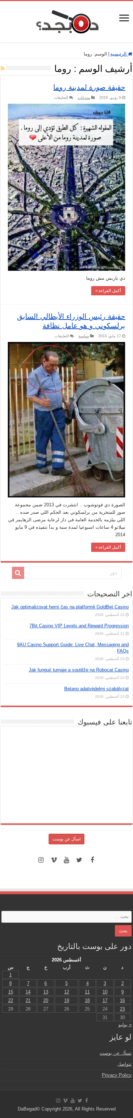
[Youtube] (66, 860)
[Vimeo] (54, 860)
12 (66, 992)
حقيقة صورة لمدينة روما (89, 87)
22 (10, 1000)
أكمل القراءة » (108, 290)
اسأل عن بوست (66, 839)
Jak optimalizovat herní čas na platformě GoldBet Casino (70, 607)
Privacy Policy (117, 1075)
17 (104, 1000)
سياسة (83, 336)
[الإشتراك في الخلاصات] (3, 68)
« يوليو (125, 1024)
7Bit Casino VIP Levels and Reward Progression (79, 625)
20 (45, 1000)
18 (87, 1000)
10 (104, 992)
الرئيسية (119, 54)
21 (28, 1000)
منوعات (84, 97)
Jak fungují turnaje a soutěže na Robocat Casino (79, 670)
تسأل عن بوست (116, 1053)
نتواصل (124, 1064)
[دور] (18, 573)
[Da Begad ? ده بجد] (66, 20)
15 (10, 992)
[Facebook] (92, 860)
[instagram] (41, 860)
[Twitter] (79, 860)
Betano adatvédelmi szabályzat (96, 688)
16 (122, 1000)
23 (122, 1009)
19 (66, 1000)
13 (45, 992)
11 (87, 992)
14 (28, 992)
